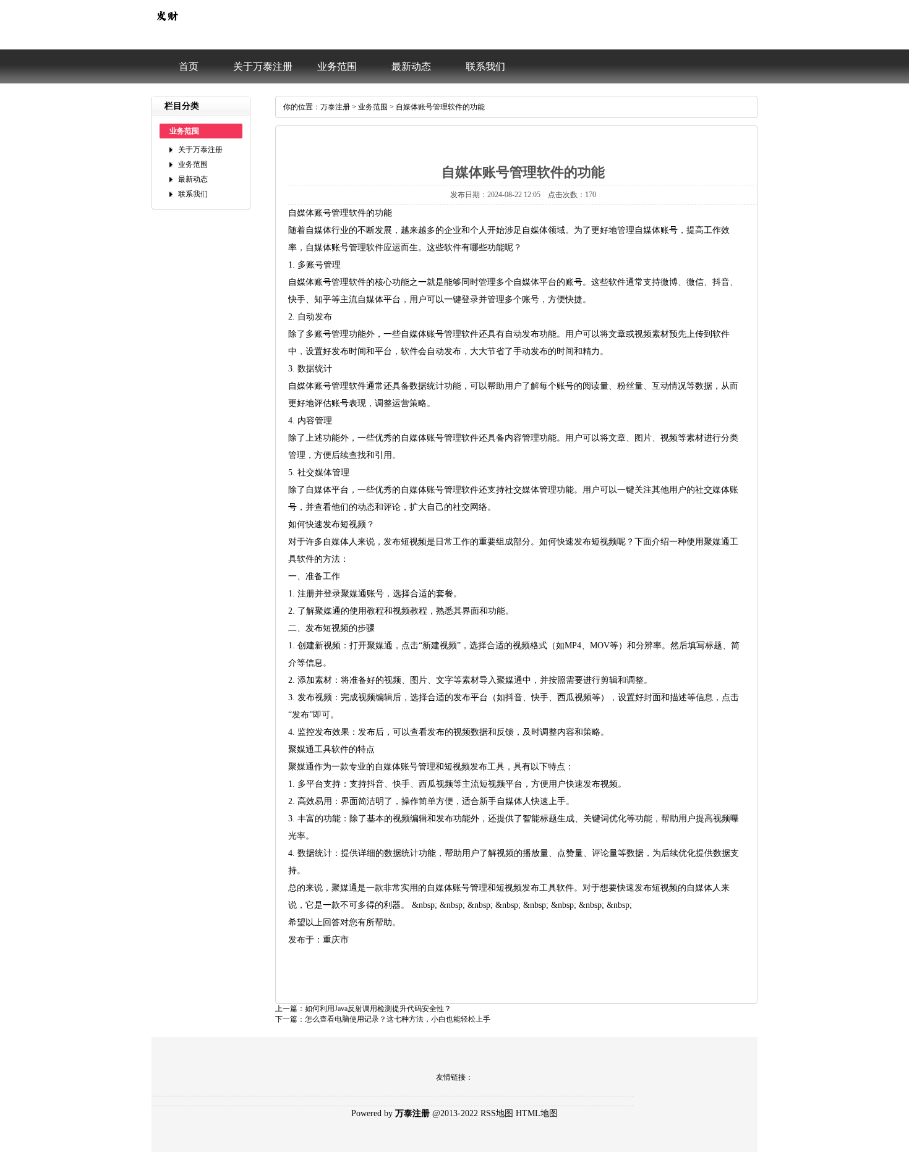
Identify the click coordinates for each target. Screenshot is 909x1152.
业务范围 (337, 66)
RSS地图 (496, 1113)
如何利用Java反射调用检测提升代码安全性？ (378, 1008)
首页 (188, 66)
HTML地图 (537, 1113)
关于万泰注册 (262, 66)
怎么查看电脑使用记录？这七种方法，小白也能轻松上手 (397, 1019)
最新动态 (411, 66)
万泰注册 (335, 107)
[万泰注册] (167, 28)
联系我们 (485, 66)
